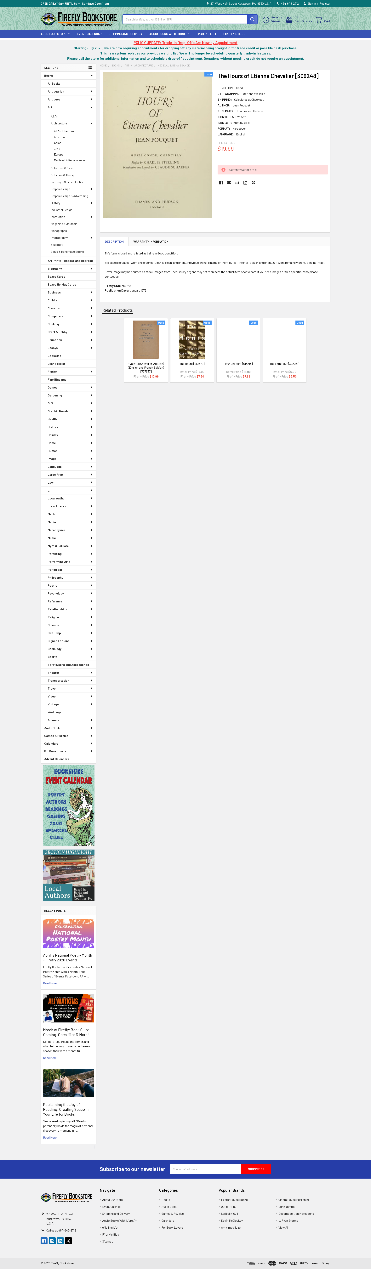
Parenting (55, 553)
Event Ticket (56, 363)
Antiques (54, 99)
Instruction (58, 217)
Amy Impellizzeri (231, 1227)
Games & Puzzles (56, 735)
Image (52, 458)
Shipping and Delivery (125, 34)
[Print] (237, 182)
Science (53, 625)
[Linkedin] (245, 182)
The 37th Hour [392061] (285, 363)
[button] (68, 805)
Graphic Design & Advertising (69, 196)
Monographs (59, 230)
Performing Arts (59, 561)
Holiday (53, 435)
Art (50, 107)
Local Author (57, 498)
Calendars (51, 743)
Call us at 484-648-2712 (61, 1230)
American (60, 137)
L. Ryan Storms (288, 1220)
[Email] (229, 182)
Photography (59, 237)
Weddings (54, 712)
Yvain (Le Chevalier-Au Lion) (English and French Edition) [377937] (146, 367)
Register (324, 3)
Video (52, 696)
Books (48, 75)
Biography (55, 268)
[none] (157, 145)
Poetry (52, 585)
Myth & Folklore (58, 546)
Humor (52, 450)
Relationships (57, 609)
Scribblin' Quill (229, 1213)
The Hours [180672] (192, 363)
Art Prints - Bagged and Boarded (70, 260)
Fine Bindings (57, 379)
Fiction (53, 371)
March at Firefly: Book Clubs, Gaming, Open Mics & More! (66, 1032)
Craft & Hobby (57, 332)
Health (52, 419)
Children (53, 300)
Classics (54, 308)
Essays (53, 348)
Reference (55, 601)
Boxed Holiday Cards (62, 284)
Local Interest (58, 506)
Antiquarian (56, 91)
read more (50, 983)
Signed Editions (59, 641)
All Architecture (64, 131)
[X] (68, 1240)
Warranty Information (150, 241)
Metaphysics (57, 530)
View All (283, 1227)
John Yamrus (286, 1206)
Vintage (53, 704)
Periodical (55, 569)
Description (114, 241)
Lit (50, 490)
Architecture (59, 123)
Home (52, 443)
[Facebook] (221, 182)
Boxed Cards (56, 276)
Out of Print (228, 1206)
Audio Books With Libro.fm (169, 34)
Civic (57, 148)
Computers (56, 316)
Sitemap (107, 1241)
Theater (53, 672)
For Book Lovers (55, 751)
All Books (54, 83)
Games (53, 387)
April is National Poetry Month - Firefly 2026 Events (67, 957)
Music (52, 538)
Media (52, 522)
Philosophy (55, 577)
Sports (52, 656)
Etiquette (54, 355)
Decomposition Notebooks (296, 1213)
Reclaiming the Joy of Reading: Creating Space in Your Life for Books (66, 1109)
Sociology (54, 649)
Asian (57, 143)
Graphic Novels (58, 411)
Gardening (55, 395)
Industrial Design (61, 210)
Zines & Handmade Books (67, 251)
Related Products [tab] (117, 309)
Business (54, 292)
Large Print (55, 474)
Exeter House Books (234, 1199)
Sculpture (57, 244)
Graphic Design (60, 189)
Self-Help (54, 633)
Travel (52, 688)
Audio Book (52, 728)
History (55, 203)
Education (55, 340)
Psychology (56, 593)
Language (55, 466)
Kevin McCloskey (232, 1220)
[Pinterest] (253, 182)
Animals (53, 720)
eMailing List (206, 34)
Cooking (53, 324)
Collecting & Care (61, 168)
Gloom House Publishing (294, 1199)
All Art (55, 116)
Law (51, 482)
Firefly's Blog (234, 34)
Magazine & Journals (64, 223)
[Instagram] (52, 1240)
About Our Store (53, 34)
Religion (53, 617)
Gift (50, 403)
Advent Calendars (56, 759)
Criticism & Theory (63, 175)
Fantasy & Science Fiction (67, 182)
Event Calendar (89, 34)
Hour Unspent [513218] (238, 363)
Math (51, 514)
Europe (58, 154)
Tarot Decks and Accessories (68, 664)
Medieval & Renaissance (69, 160)
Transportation (58, 680)
